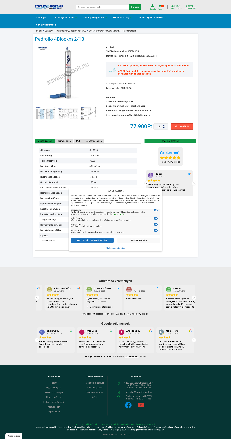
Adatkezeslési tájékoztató (115, 248)
